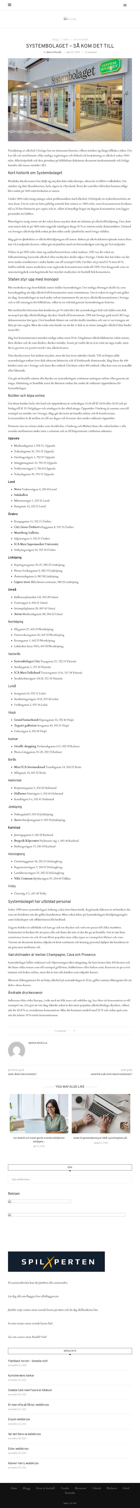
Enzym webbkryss (19, 1419)
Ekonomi (80, 1488)
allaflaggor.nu (50, 1296)
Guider (65, 39)
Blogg (55, 39)
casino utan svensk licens (38, 1310)
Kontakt (70, 1493)
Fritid (126, 1488)
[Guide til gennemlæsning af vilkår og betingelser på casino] (101, 1113)
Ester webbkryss (18, 1449)
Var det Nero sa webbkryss (24, 1434)
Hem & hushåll (80, 39)
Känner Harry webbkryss (23, 1463)
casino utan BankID (29, 1337)
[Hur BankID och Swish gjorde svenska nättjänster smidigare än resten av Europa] (39, 1113)
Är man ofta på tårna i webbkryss (28, 1405)
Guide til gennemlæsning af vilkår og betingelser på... (101, 1138)
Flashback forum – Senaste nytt (28, 1361)
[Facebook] (110, 5)
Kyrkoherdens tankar (21, 1376)
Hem (14, 1488)
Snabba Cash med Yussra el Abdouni (30, 1390)
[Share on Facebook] (79, 1030)
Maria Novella (54, 52)
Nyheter (112, 1488)
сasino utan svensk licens (32, 1323)
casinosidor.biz (20, 1283)
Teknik (96, 1488)
